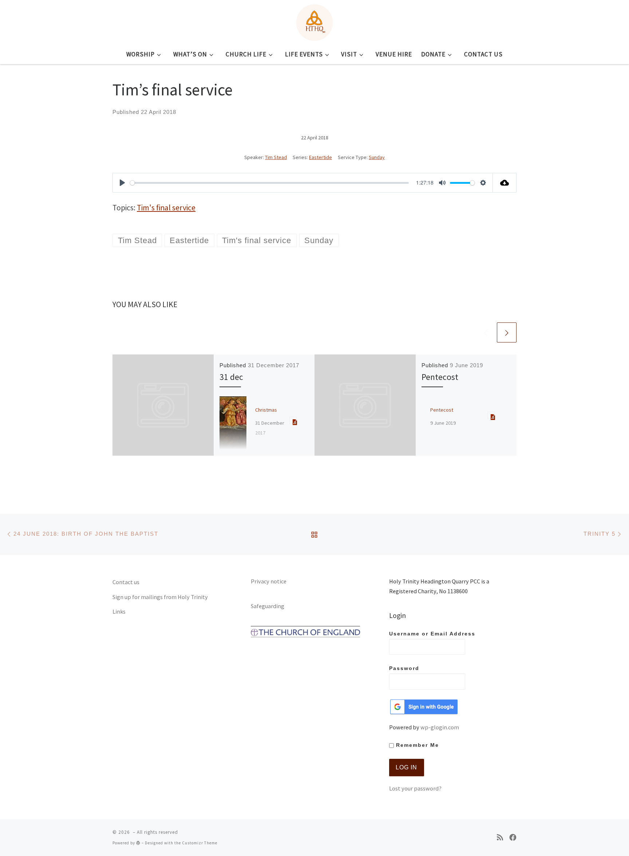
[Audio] (293, 420)
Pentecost (440, 377)
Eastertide (320, 157)
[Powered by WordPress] (138, 843)
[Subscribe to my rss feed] (500, 837)
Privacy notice (268, 581)
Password (404, 668)
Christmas (266, 410)
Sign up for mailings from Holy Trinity (160, 597)
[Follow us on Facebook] (513, 837)
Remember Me (416, 745)
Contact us (125, 582)
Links (119, 611)
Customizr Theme (199, 842)
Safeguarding (267, 606)
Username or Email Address (432, 634)
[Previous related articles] (485, 332)
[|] (314, 21)
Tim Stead (276, 157)
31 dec (231, 377)
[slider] (269, 182)
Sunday (377, 157)
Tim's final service (166, 208)
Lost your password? (415, 788)
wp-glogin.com (439, 727)
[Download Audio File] (505, 183)
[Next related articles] (507, 332)
